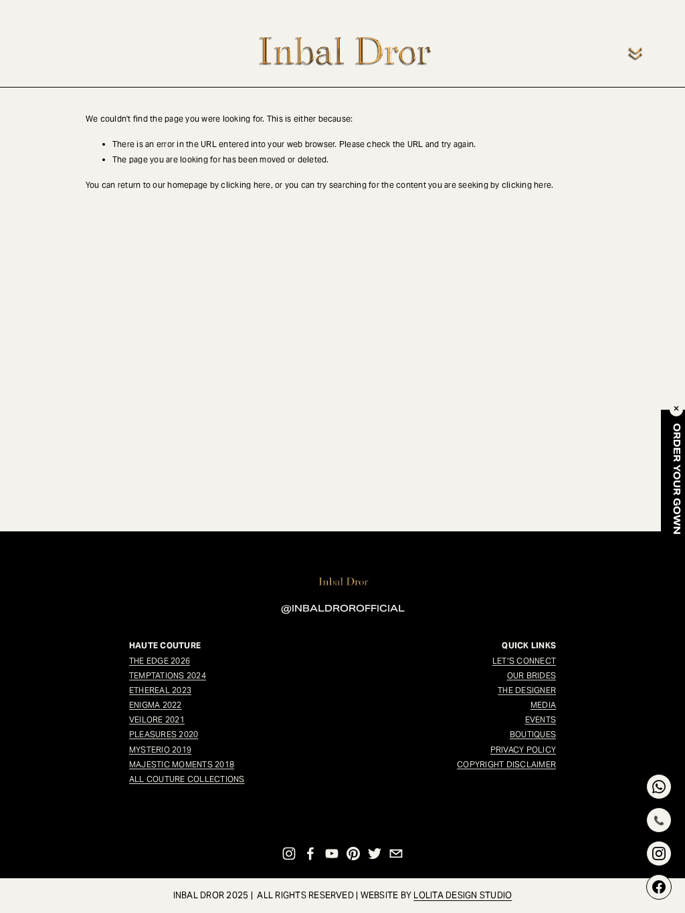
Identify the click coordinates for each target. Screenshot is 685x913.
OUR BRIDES (531, 675)
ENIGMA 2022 (155, 705)
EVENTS (540, 719)
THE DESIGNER (527, 690)
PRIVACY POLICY (523, 750)
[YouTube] (331, 853)
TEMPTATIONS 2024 (167, 675)
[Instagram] (289, 853)
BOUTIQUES (533, 734)
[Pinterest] (353, 853)
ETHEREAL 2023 (160, 690)
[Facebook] (310, 853)
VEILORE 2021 (157, 719)
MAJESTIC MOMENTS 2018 (181, 764)
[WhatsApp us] (659, 786)
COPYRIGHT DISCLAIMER (506, 764)
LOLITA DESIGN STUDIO (462, 895)
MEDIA (543, 705)
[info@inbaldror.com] (396, 853)
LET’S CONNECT (524, 661)
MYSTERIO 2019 (160, 750)
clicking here (245, 185)
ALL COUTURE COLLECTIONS (187, 779)
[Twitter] (374, 853)
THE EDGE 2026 (159, 661)
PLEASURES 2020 (163, 734)
